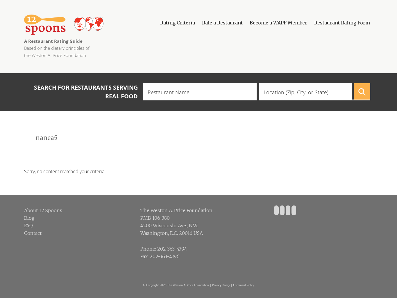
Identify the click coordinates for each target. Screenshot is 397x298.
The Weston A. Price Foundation (188, 285)
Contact (33, 233)
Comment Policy (243, 285)
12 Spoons (85, 25)
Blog (29, 218)
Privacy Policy (221, 285)
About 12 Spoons (43, 210)
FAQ (28, 225)
